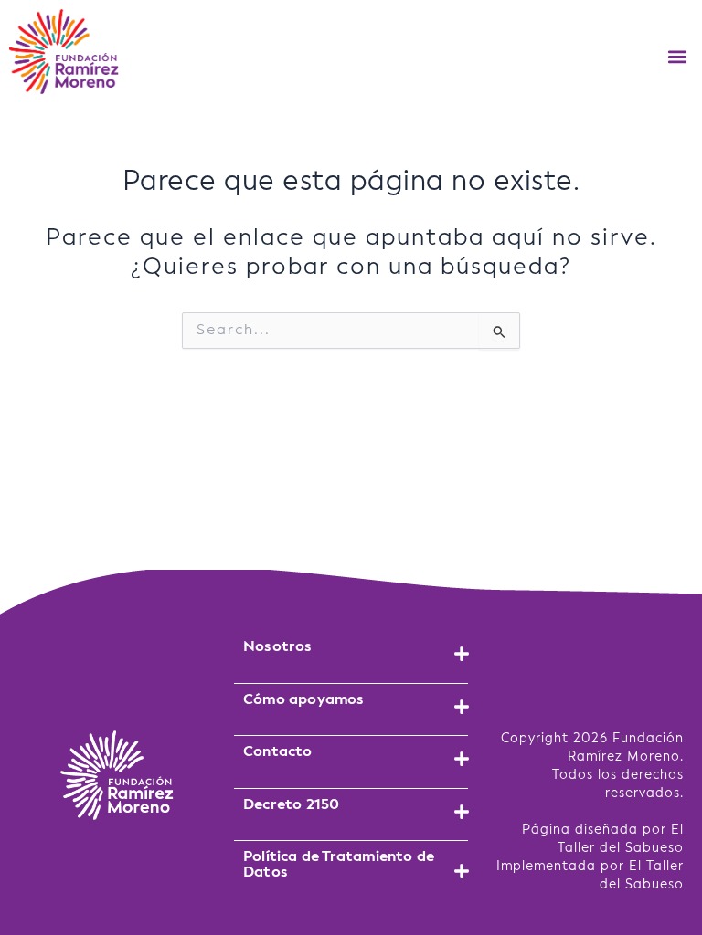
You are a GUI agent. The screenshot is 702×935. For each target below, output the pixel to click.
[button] (678, 56)
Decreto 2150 (291, 805)
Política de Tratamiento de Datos (338, 864)
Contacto (278, 752)
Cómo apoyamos (304, 700)
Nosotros (278, 647)
